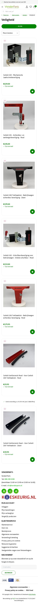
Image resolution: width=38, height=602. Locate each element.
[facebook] (4, 491)
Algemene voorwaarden (19, 587)
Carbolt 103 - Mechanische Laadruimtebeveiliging (13, 76)
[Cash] (17, 580)
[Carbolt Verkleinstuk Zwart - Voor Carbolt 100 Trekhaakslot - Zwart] (19, 423)
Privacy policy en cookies (14, 590)
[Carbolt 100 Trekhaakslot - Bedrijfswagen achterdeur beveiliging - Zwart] (19, 175)
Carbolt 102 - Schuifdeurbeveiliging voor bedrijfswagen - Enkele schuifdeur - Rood (18, 256)
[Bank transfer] (4, 580)
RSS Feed (29, 590)
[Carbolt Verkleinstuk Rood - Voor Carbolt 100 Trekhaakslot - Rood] (19, 355)
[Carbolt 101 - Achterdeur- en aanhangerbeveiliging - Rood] (19, 115)
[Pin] (11, 580)
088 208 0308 (9, 479)
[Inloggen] (27, 7)
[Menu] (2, 7)
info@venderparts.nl (14, 485)
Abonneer (8, 573)
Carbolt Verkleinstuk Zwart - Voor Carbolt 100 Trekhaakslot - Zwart (18, 444)
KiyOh (14, 598)
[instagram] (10, 491)
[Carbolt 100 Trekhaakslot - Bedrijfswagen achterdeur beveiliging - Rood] (19, 295)
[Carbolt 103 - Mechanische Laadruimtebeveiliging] (19, 55)
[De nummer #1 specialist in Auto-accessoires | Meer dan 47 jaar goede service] (12, 7)
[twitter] (16, 491)
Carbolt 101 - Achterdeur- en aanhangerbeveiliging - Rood (13, 136)
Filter (20, 26)
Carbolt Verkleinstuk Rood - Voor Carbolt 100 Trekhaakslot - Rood (18, 377)
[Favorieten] (31, 7)
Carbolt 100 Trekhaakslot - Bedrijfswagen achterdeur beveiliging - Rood (18, 317)
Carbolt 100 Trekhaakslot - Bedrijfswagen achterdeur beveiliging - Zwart (18, 196)
